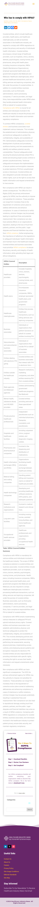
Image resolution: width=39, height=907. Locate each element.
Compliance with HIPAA (11, 108)
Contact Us (7, 859)
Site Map (7, 878)
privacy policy (22, 793)
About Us (7, 862)
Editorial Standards (10, 875)
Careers (6, 865)
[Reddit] (15, 27)
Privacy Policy (8, 868)
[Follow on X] (9, 846)
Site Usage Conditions (11, 871)
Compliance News (26, 21)
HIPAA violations (12, 233)
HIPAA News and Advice (11, 22)
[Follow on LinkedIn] (5, 846)
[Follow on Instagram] (13, 846)
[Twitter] (9, 27)
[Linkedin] (5, 27)
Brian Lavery (9, 21)
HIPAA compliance (19, 247)
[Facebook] (12, 27)
